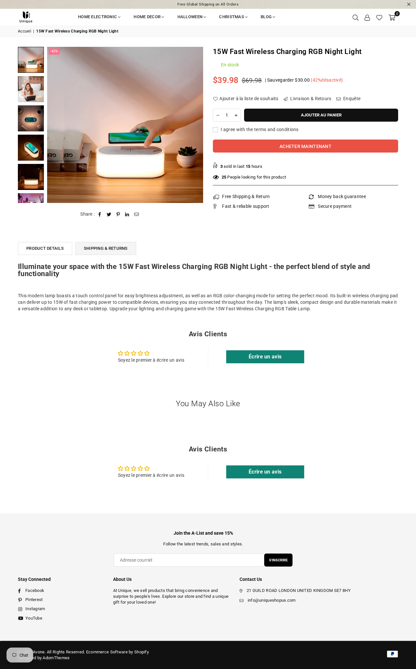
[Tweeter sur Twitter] (109, 214)
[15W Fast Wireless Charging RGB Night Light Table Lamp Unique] (31, 60)
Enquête (351, 98)
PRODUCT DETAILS (45, 248)
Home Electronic (97, 16)
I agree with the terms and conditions (259, 129)
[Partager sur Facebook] (100, 214)
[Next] (194, 124)
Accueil (24, 31)
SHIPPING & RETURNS (106, 248)
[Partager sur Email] (136, 214)
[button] (392, 17)
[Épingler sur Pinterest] (118, 214)
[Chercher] (355, 17)
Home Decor (147, 16)
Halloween (190, 16)
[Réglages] (367, 17)
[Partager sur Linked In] (127, 214)
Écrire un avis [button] (265, 357)
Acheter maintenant (306, 146)
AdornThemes (56, 657)
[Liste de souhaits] (379, 17)
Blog (266, 16)
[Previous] (56, 124)
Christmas (231, 16)
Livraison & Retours (310, 98)
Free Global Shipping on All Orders (208, 4)
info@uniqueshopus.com (272, 600)
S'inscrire (278, 560)
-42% (54, 51)
